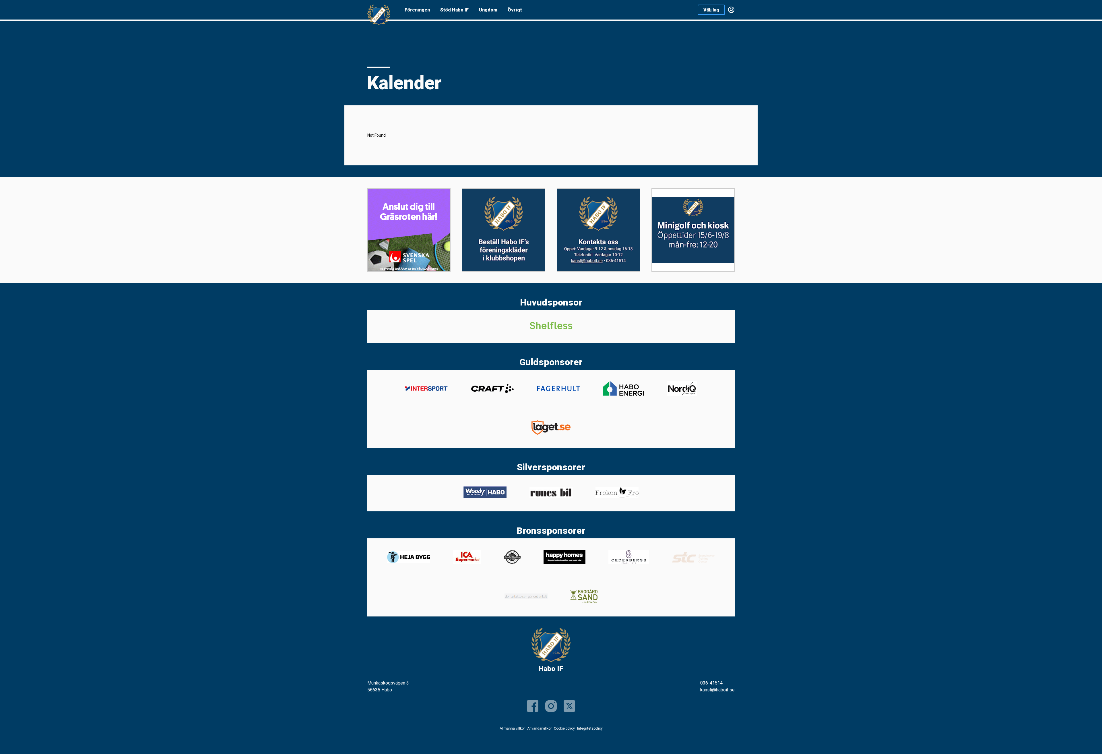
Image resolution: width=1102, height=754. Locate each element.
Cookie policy (564, 728)
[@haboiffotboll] (569, 706)
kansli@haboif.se (717, 690)
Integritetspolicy (590, 728)
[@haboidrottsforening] (551, 706)
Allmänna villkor (512, 728)
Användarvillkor (539, 728)
